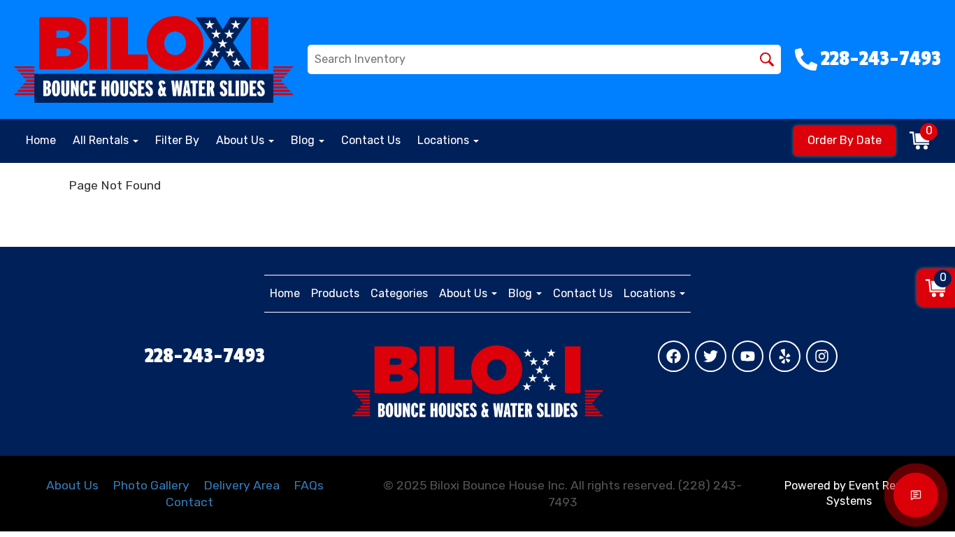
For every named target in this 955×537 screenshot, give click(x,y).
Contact (189, 502)
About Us (72, 485)
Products (335, 293)
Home (41, 140)
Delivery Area (241, 485)
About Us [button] (241, 140)
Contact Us (371, 140)
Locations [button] (444, 140)
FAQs (309, 485)
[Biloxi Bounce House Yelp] (784, 356)
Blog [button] (304, 140)
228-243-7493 (205, 355)
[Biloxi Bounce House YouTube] (747, 356)
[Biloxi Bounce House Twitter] (710, 356)
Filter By (177, 140)
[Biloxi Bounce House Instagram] (822, 356)
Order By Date (844, 140)
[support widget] (915, 495)
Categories (399, 293)
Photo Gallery (151, 485)
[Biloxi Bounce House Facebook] (673, 356)
